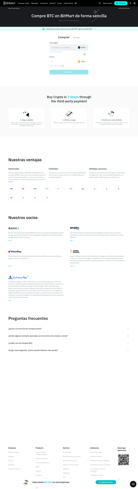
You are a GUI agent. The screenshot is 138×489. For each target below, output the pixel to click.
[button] (69, 328)
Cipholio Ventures (14, 469)
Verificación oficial (96, 475)
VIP (64, 477)
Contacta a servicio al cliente (100, 465)
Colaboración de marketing (100, 461)
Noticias (11, 465)
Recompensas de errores (72, 456)
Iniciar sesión (107, 3)
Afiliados (66, 469)
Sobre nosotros (13, 452)
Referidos (66, 473)
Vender (76, 37)
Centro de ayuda (96, 452)
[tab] (69, 328)
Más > (10, 240)
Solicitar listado (95, 456)
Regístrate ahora (107, 482)
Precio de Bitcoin (42, 458)
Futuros (38, 471)
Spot (37, 467)
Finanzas (39, 475)
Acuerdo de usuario (70, 461)
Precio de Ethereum (43, 463)
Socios (10, 461)
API (37, 488)
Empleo (11, 456)
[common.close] (118, 479)
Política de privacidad (70, 465)
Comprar (64, 37)
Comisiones (67, 452)
